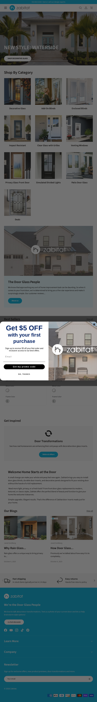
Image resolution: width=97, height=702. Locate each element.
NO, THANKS (24, 374)
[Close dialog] (94, 324)
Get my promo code (24, 367)
